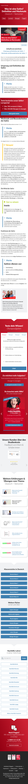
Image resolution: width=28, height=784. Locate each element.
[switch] (17, 454)
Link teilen (24, 45)
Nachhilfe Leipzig (14, 704)
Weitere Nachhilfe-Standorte (14, 713)
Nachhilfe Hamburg (14, 691)
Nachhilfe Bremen (14, 700)
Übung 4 (24, 334)
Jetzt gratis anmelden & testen (14, 384)
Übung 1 (4, 334)
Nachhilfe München (14, 668)
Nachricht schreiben (14, 745)
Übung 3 (17, 334)
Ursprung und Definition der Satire (13, 51)
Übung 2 (11, 334)
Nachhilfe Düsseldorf (14, 682)
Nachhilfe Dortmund (14, 686)
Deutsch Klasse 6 (14, 578)
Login (16, 770)
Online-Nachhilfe (16, 421)
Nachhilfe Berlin (14, 664)
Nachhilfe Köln (14, 677)
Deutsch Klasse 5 (14, 574)
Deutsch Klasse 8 (14, 587)
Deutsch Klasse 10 (14, 596)
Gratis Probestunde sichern (14, 425)
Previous (1, 414)
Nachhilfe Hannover (14, 695)
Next (26, 414)
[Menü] (19, 453)
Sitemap (21, 768)
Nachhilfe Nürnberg (14, 673)
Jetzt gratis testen (14, 113)
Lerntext (11, 18)
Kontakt (11, 770)
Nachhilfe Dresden (14, 709)
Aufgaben (14, 614)
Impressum (6, 768)
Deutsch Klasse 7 (14, 583)
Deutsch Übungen (4, 5)
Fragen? (24, 18)
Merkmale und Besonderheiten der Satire (13, 53)
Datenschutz (14, 768)
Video (4, 18)
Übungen (17, 18)
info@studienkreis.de (14, 778)
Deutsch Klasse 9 (14, 592)
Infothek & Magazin (8, 766)
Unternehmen (18, 766)
